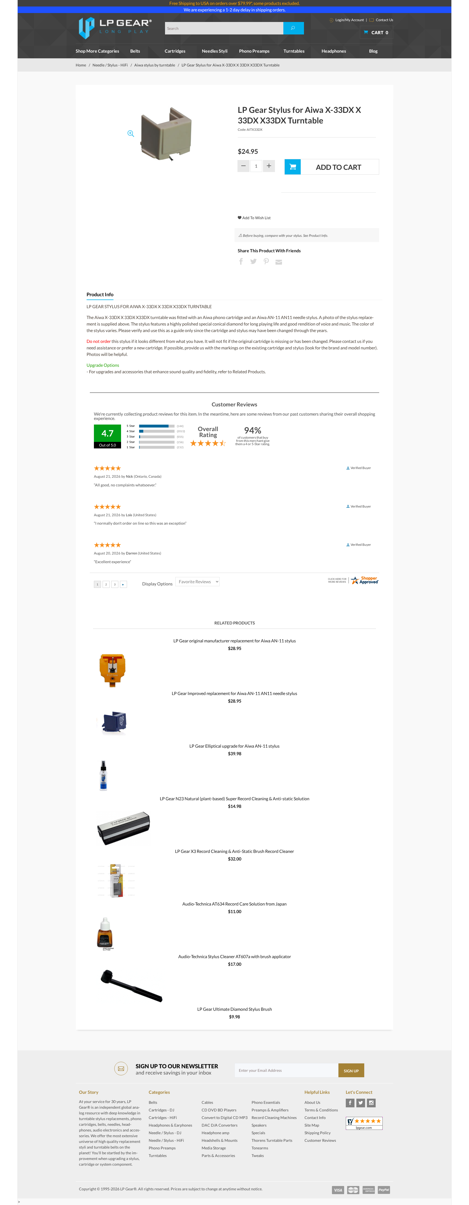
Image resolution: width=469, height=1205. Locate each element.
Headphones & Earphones (170, 1125)
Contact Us (384, 20)
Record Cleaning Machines (274, 1117)
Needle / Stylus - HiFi (110, 65)
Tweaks (258, 1155)
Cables (207, 1102)
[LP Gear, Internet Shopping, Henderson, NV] (318, 1154)
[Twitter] (360, 1103)
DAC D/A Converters (219, 1125)
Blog (373, 50)
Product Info (100, 294)
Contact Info (315, 1117)
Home (81, 65)
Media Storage (214, 1148)
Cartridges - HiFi (163, 1117)
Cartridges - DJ (161, 1110)
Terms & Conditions (321, 1110)
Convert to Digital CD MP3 (225, 1117)
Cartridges (175, 50)
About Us (312, 1102)
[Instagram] (371, 1103)
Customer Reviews (320, 1140)
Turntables (294, 50)
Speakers (259, 1125)
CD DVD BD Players (219, 1110)
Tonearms (260, 1148)
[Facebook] (350, 1103)
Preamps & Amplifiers (270, 1110)
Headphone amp (215, 1132)
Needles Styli (214, 50)
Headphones (334, 50)
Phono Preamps (254, 50)
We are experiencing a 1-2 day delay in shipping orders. (235, 9)
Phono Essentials (266, 1102)
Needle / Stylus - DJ (165, 1132)
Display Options (157, 583)
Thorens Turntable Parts (272, 1140)
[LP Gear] (115, 28)
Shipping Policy (318, 1132)
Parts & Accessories (218, 1155)
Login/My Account (349, 20)
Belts (135, 50)
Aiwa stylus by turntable (154, 65)
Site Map (312, 1125)
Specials (258, 1132)
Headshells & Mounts (219, 1140)
